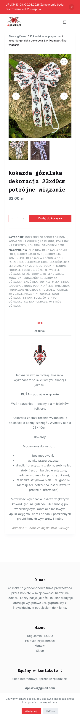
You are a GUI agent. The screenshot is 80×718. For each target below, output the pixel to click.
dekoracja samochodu (25, 265)
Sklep (40, 650)
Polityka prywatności (40, 641)
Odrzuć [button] (71, 7)
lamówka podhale (37, 281)
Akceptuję (31, 710)
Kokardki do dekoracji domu (46, 237)
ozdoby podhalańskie (37, 285)
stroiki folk (32, 297)
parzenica (62, 285)
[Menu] (73, 22)
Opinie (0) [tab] (40, 331)
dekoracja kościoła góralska (47, 261)
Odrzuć (50, 710)
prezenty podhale (37, 293)
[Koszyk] (64, 22)
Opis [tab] (40, 323)
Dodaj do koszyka (50, 218)
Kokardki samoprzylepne (46, 245)
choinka (34, 250)
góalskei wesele (48, 269)
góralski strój (20, 273)
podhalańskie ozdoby (24, 289)
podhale (48, 289)
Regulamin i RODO (40, 636)
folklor (28, 269)
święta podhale (35, 301)
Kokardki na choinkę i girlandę (32, 241)
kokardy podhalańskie (25, 277)
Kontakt (40, 645)
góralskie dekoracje (47, 273)
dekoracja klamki (30, 253)
